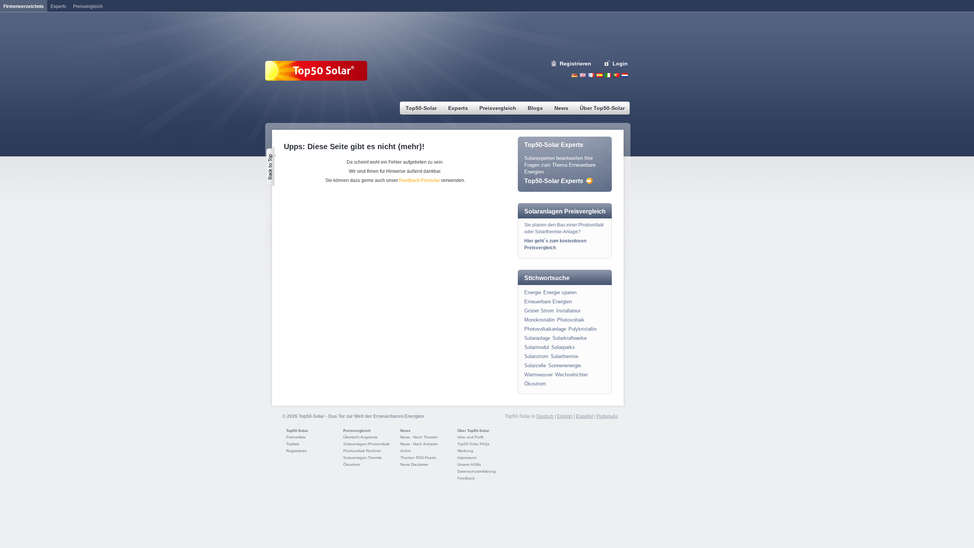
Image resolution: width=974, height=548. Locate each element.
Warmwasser (538, 375)
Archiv (405, 451)
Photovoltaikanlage (545, 329)
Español (584, 416)
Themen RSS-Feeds (418, 458)
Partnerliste (296, 437)
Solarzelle (535, 365)
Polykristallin (582, 329)
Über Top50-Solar (473, 431)
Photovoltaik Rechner (362, 451)
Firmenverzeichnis (23, 6)
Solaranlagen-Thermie (362, 458)
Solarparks (563, 347)
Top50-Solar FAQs (473, 444)
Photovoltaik (570, 320)
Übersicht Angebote (360, 437)
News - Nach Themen (419, 437)
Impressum (466, 458)
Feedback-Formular (419, 180)
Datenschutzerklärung (476, 471)
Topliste (292, 444)
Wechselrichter (571, 375)
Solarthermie (564, 356)
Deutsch (574, 75)
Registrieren (575, 64)
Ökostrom (535, 384)
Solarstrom (536, 356)
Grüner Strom (539, 311)
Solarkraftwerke (569, 338)
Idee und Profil (470, 437)
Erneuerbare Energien (548, 301)
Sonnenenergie (564, 365)
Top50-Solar (553, 181)
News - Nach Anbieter (419, 444)
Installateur (568, 311)
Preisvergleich (357, 431)
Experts (58, 6)
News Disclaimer (414, 464)
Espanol (600, 75)
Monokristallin (539, 320)
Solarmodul (536, 347)
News (405, 431)
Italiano (608, 75)
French (591, 75)
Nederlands (625, 75)
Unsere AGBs (469, 464)
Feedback (466, 478)
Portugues (616, 75)
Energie (532, 292)
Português (607, 416)
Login (620, 64)
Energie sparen (559, 292)
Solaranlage (537, 338)
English (583, 75)
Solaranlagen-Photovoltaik (366, 444)
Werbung (465, 451)
